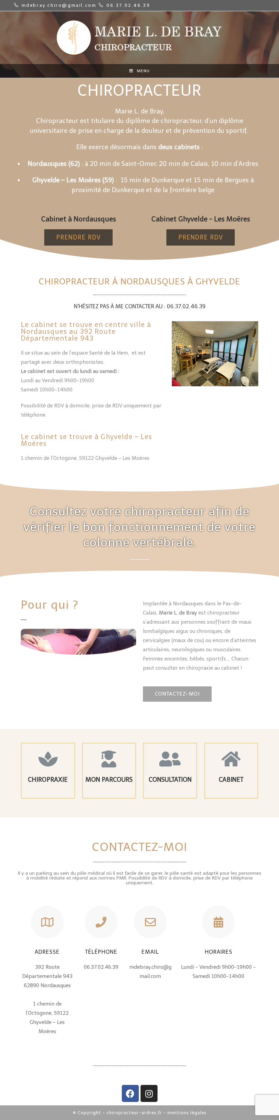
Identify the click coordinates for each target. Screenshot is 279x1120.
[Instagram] (149, 1093)
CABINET (231, 779)
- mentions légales (185, 1112)
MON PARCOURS (109, 779)
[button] (78, 237)
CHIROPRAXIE (48, 779)
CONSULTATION (170, 779)
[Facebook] (130, 1093)
